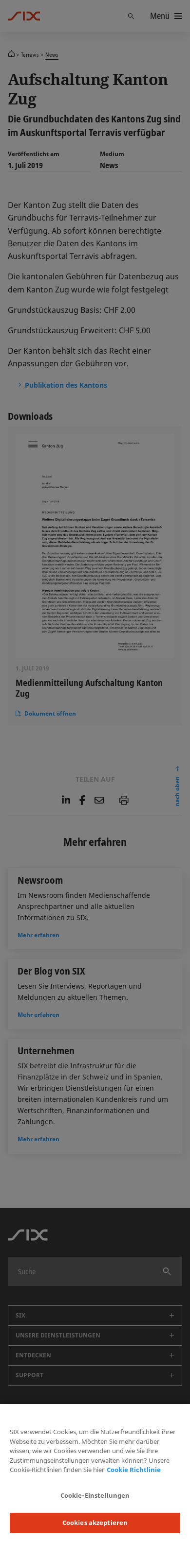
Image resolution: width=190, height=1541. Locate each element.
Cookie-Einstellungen (95, 1495)
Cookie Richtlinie (134, 1469)
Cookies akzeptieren (95, 1522)
